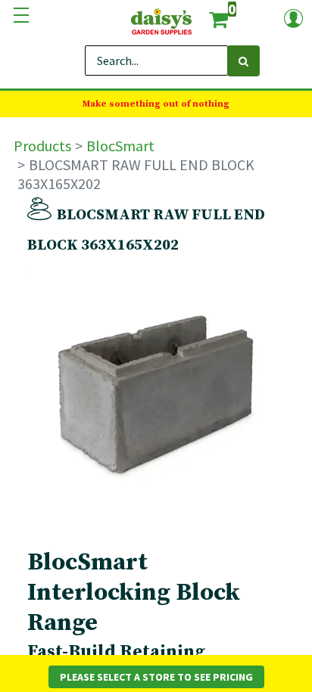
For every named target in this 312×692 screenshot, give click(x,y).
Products (42, 145)
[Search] (243, 60)
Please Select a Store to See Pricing (156, 677)
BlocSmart (120, 145)
